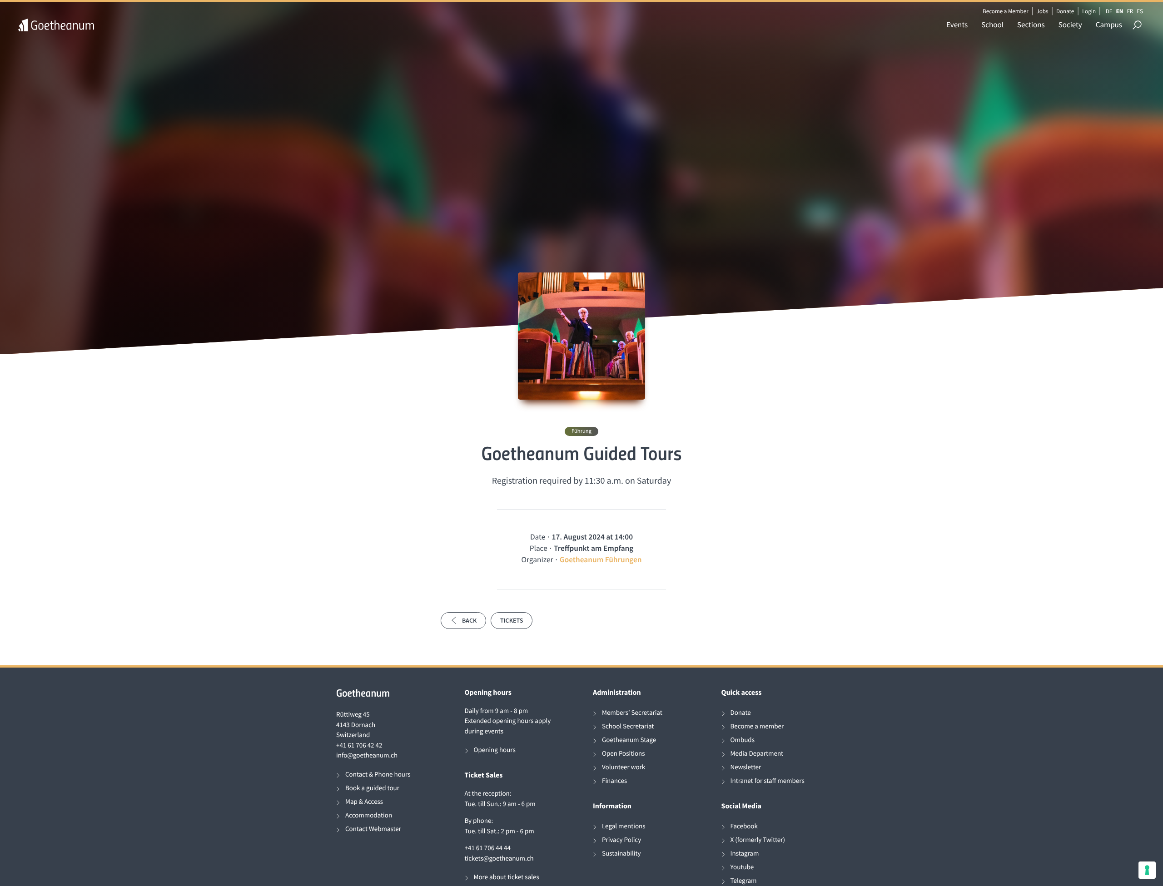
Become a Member (1006, 11)
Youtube (742, 867)
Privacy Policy (621, 840)
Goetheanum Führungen (601, 559)
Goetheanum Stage (629, 740)
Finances (614, 781)
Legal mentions (624, 826)
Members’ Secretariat (632, 712)
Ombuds (743, 740)
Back (469, 620)
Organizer (537, 559)
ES (1140, 11)
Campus (1109, 25)
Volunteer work (623, 767)
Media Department (757, 753)
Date (537, 536)
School (992, 25)
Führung (581, 431)
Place (538, 548)
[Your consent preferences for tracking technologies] (1147, 870)
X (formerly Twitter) (758, 840)
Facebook (744, 826)
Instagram (745, 853)
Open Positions (623, 753)
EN (1119, 11)
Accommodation (368, 815)
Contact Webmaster (373, 829)
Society (1070, 25)
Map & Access (364, 801)
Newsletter (746, 767)
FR (1130, 11)
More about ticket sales (506, 877)
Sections (1031, 25)
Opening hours (495, 750)
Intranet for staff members (768, 781)
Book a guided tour (372, 788)
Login (1089, 11)
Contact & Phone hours (377, 774)
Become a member (757, 726)
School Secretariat (628, 726)
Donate (1065, 11)
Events (957, 25)
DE (1109, 11)
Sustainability (621, 853)
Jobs (1042, 11)
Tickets (511, 620)
